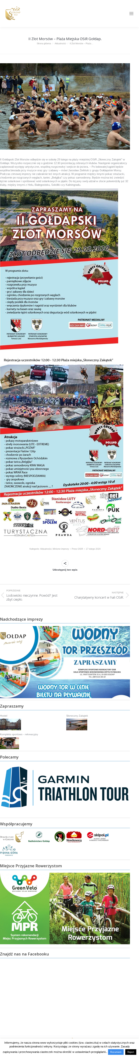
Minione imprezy (61, 549)
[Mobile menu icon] (131, 13)
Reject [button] (130, 1052)
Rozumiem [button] (115, 1052)
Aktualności (46, 549)
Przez (77, 549)
